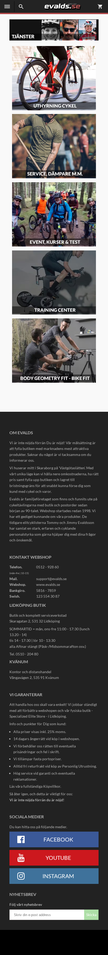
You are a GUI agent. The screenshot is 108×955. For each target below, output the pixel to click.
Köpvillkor (51, 786)
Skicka (91, 914)
